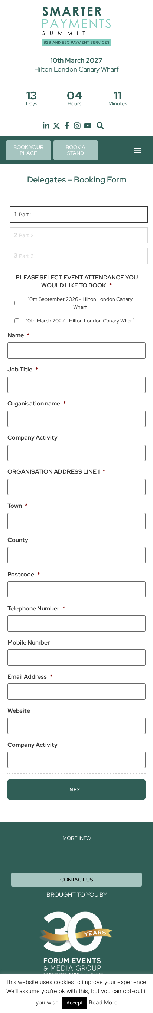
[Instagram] (77, 125)
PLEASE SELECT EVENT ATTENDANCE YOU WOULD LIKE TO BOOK (77, 281)
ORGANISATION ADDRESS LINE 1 (56, 472)
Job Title (22, 369)
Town (17, 506)
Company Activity (32, 437)
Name (18, 335)
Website (18, 711)
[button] (100, 126)
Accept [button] (74, 1003)
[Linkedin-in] (46, 125)
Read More (103, 1002)
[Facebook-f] (67, 125)
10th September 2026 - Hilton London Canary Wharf (80, 303)
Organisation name (36, 403)
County (17, 540)
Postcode (23, 574)
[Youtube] (87, 125)
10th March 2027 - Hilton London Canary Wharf (80, 320)
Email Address (29, 677)
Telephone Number (36, 608)
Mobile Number (28, 642)
